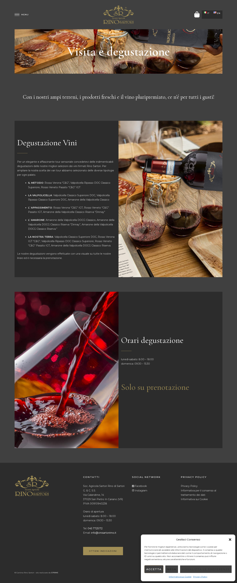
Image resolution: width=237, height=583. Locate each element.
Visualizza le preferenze (206, 569)
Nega (171, 569)
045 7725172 (95, 528)
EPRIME (54, 573)
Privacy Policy (200, 576)
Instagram (140, 490)
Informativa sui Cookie (180, 576)
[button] (230, 539)
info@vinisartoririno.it (103, 532)
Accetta (154, 569)
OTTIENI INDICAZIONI (103, 551)
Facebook (140, 486)
